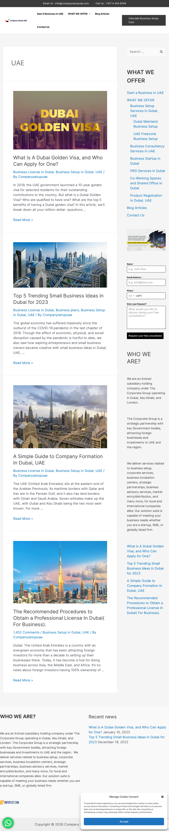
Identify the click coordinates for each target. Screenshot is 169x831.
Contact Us (135, 215)
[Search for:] (146, 52)
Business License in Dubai (33, 172)
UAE (99, 172)
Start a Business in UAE (145, 93)
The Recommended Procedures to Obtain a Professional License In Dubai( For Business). (58, 618)
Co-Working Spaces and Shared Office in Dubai (146, 183)
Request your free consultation (145, 335)
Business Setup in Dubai (75, 172)
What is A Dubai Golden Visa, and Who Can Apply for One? (145, 551)
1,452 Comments (26, 632)
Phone (131, 290)
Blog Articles (137, 208)
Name (130, 264)
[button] (162, 796)
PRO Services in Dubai (147, 171)
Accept (124, 821)
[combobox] (131, 296)
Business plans (67, 310)
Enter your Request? (137, 304)
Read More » (23, 220)
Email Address (135, 277)
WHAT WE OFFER (140, 100)
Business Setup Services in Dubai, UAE (144, 111)
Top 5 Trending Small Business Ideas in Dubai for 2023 (145, 568)
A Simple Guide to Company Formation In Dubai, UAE (144, 586)
